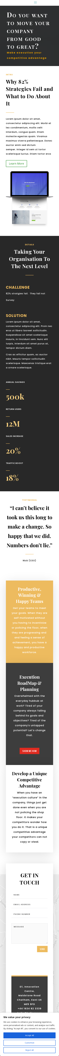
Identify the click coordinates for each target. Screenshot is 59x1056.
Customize (29, 1042)
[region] (29, 1034)
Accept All (29, 1035)
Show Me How (29, 751)
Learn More (16, 163)
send (42, 949)
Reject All (29, 1050)
